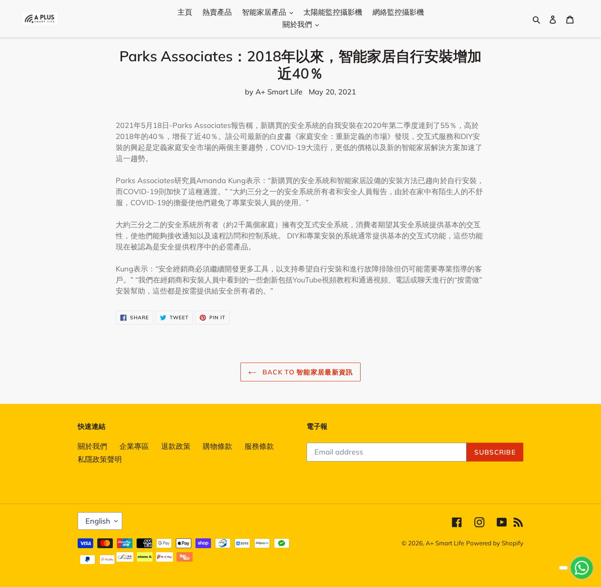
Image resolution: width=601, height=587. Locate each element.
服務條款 (259, 446)
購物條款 (217, 446)
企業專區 (134, 446)
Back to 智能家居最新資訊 (306, 372)
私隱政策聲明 (100, 459)
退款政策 (176, 446)
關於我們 (92, 446)
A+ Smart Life (445, 543)
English (97, 521)
